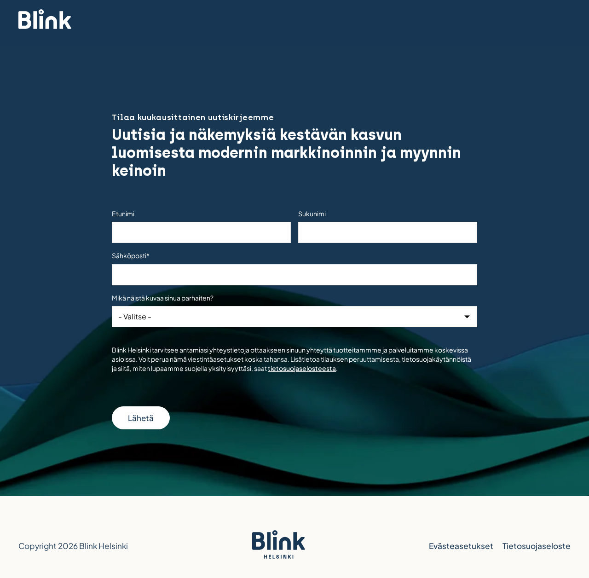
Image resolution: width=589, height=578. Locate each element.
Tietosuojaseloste (536, 546)
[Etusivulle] (44, 20)
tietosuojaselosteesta (302, 368)
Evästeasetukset (461, 546)
